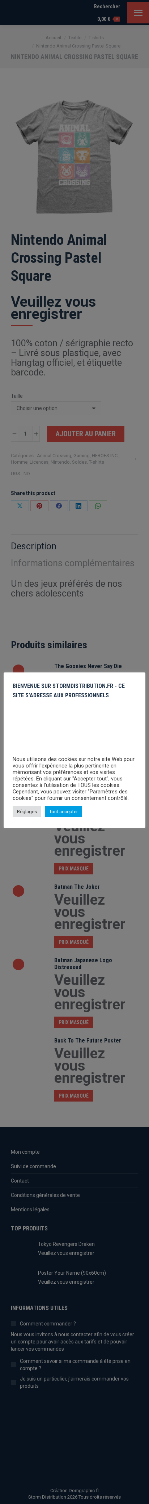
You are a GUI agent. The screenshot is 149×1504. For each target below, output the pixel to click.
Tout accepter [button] (63, 811)
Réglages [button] (27, 811)
